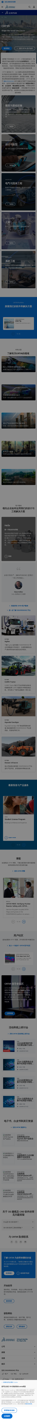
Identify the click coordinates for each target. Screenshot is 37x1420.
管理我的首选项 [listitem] (9, 1410)
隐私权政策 (28, 1404)
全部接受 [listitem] (7, 1416)
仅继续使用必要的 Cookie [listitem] (10, 1382)
